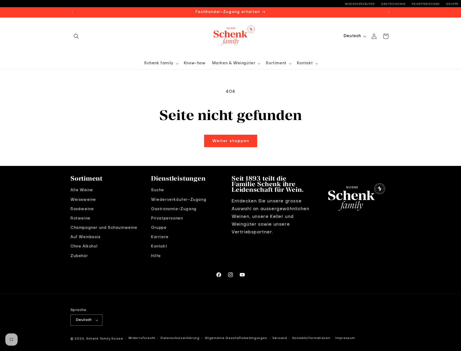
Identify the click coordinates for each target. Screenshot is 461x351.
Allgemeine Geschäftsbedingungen (236, 338)
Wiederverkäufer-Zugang (178, 200)
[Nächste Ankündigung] (389, 12)
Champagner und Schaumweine (103, 228)
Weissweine (83, 200)
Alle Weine (81, 190)
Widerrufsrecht (141, 338)
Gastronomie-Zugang (174, 209)
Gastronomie (393, 4)
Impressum (345, 338)
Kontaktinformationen (311, 338)
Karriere (160, 237)
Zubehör (79, 256)
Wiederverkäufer (360, 4)
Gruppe (452, 4)
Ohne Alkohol (83, 246)
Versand (279, 338)
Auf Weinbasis (85, 237)
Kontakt (159, 246)
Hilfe (156, 256)
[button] (76, 36)
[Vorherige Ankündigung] (72, 12)
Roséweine (82, 209)
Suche (157, 190)
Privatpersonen (425, 4)
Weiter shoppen (230, 141)
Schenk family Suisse (104, 338)
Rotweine (80, 218)
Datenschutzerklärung (180, 338)
